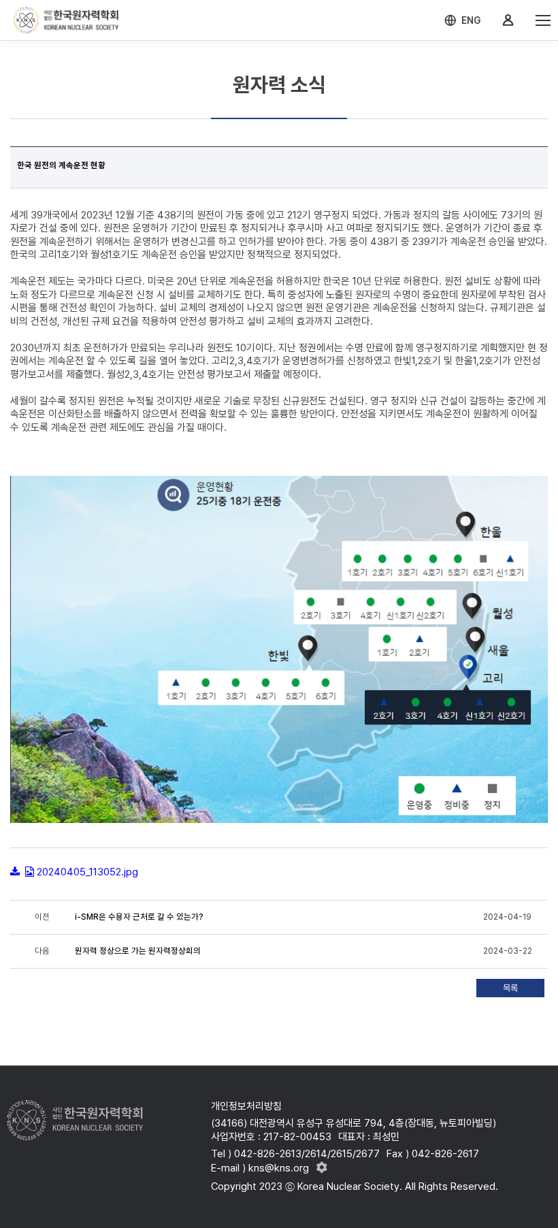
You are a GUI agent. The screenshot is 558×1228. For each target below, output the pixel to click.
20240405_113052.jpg (87, 872)
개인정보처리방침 (246, 1106)
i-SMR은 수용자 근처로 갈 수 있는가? (139, 917)
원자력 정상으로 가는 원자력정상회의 (138, 951)
